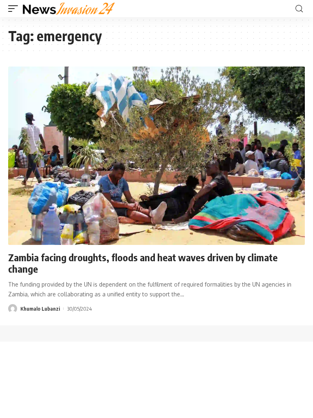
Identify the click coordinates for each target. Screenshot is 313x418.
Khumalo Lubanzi (40, 308)
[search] (299, 8)
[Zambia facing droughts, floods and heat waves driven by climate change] (156, 156)
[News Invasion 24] (69, 8)
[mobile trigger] (15, 8)
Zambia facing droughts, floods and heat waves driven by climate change (143, 263)
